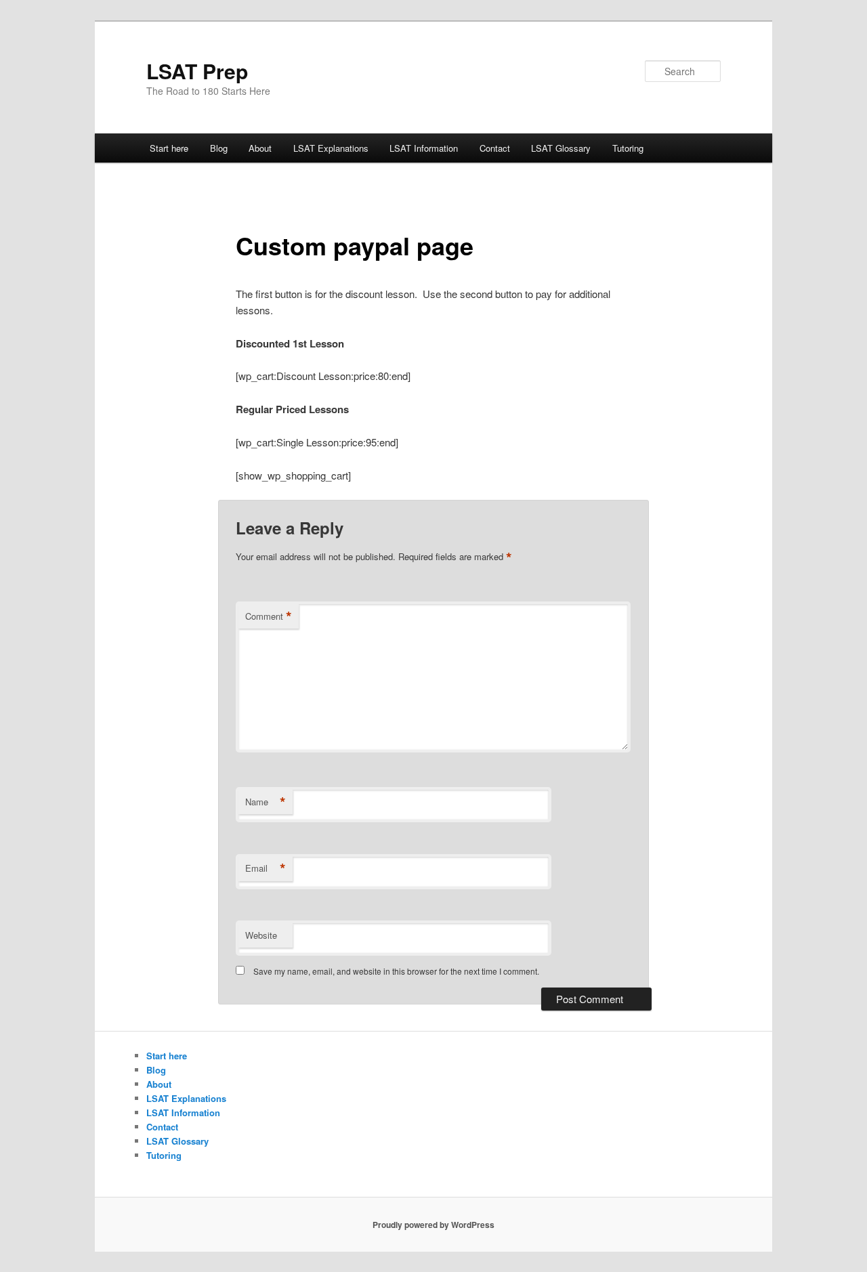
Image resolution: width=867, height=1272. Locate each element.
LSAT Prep (197, 70)
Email (265, 868)
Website (261, 935)
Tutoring (627, 148)
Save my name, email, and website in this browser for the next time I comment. (396, 971)
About (260, 148)
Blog (219, 148)
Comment (268, 616)
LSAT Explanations (330, 148)
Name (265, 802)
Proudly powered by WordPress (433, 1224)
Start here (169, 148)
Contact (495, 148)
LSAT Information (423, 148)
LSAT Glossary (561, 148)
